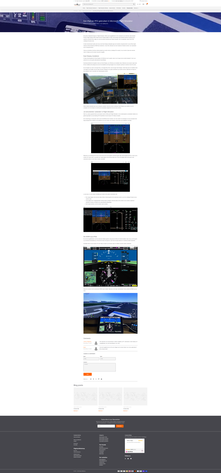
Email (101, 356)
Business (135, 8)
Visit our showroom (77, 451)
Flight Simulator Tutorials (87, 10)
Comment (85, 362)
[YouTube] (128, 458)
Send (88, 374)
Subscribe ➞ (119, 425)
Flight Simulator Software (103, 8)
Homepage (76, 10)
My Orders (75, 444)
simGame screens (102, 463)
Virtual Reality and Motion (103, 441)
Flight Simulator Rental (77, 455)
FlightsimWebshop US (103, 460)
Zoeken (133, 4)
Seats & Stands (112, 8)
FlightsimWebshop (102, 459)
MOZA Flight (101, 453)
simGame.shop (101, 462)
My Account (76, 443)
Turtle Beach (101, 452)
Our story (75, 450)
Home (84, 8)
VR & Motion (118, 8)
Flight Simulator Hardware (91, 8)
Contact (75, 441)
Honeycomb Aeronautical (103, 448)
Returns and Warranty (77, 439)
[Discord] (131, 458)
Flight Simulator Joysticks (103, 438)
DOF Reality (101, 446)
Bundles (123, 8)
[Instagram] (125, 458)
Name (84, 356)
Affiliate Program (77, 454)
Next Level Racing (102, 449)
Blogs (80, 10)
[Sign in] (144, 4)
